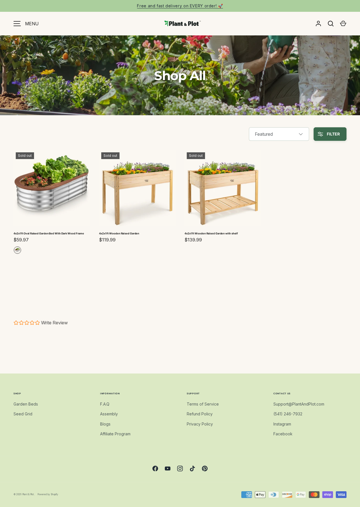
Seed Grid (23, 413)
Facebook (282, 433)
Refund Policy (200, 413)
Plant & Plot (28, 494)
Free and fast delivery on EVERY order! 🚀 (180, 5)
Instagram (282, 424)
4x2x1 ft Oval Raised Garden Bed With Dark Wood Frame (49, 233)
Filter (333, 134)
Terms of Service (203, 404)
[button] (343, 23)
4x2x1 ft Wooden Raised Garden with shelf (211, 233)
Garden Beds (26, 404)
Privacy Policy (200, 424)
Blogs (105, 424)
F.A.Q (104, 404)
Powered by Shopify (47, 494)
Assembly (109, 413)
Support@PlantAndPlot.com (298, 404)
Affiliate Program (115, 433)
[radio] (17, 250)
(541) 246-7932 (287, 413)
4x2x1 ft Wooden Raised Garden (119, 233)
